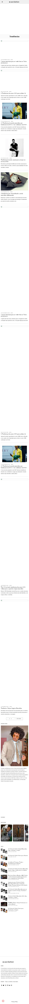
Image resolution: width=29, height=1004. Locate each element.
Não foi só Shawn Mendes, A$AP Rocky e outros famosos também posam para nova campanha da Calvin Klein (18, 877)
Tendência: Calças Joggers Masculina (11, 708)
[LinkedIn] (9, 985)
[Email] (11, 985)
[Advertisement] (14, 14)
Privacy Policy (14, 1001)
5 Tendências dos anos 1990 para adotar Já (13, 93)
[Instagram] (5, 985)
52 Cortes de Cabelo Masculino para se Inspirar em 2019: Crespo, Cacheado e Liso (17, 891)
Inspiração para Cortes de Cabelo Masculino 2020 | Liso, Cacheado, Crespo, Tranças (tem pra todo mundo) (17, 884)
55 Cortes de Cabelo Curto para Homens (18, 855)
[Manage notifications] (3, 1001)
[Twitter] (3, 985)
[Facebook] (1, 985)
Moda (12, 59)
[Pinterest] (7, 985)
